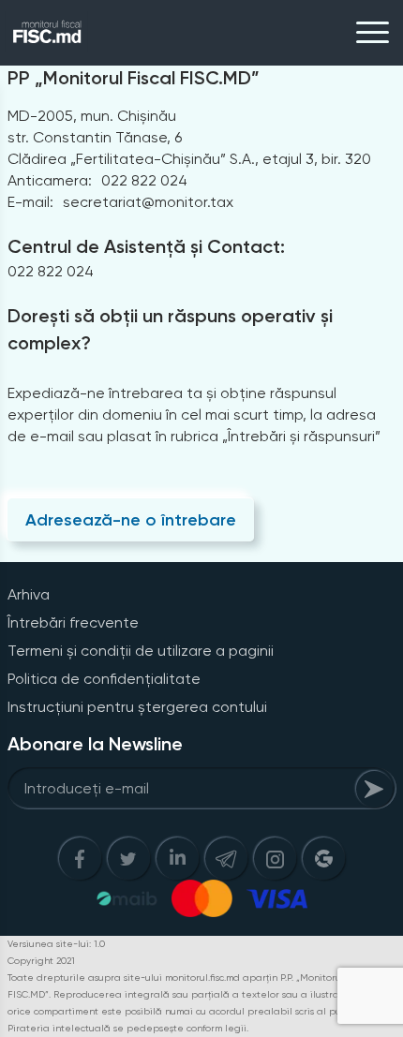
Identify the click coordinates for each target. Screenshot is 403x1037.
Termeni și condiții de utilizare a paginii (140, 650)
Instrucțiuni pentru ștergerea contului (137, 707)
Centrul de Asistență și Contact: (146, 246)
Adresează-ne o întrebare (130, 520)
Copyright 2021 (41, 961)
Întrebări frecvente (73, 622)
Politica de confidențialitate (104, 679)
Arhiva (28, 594)
